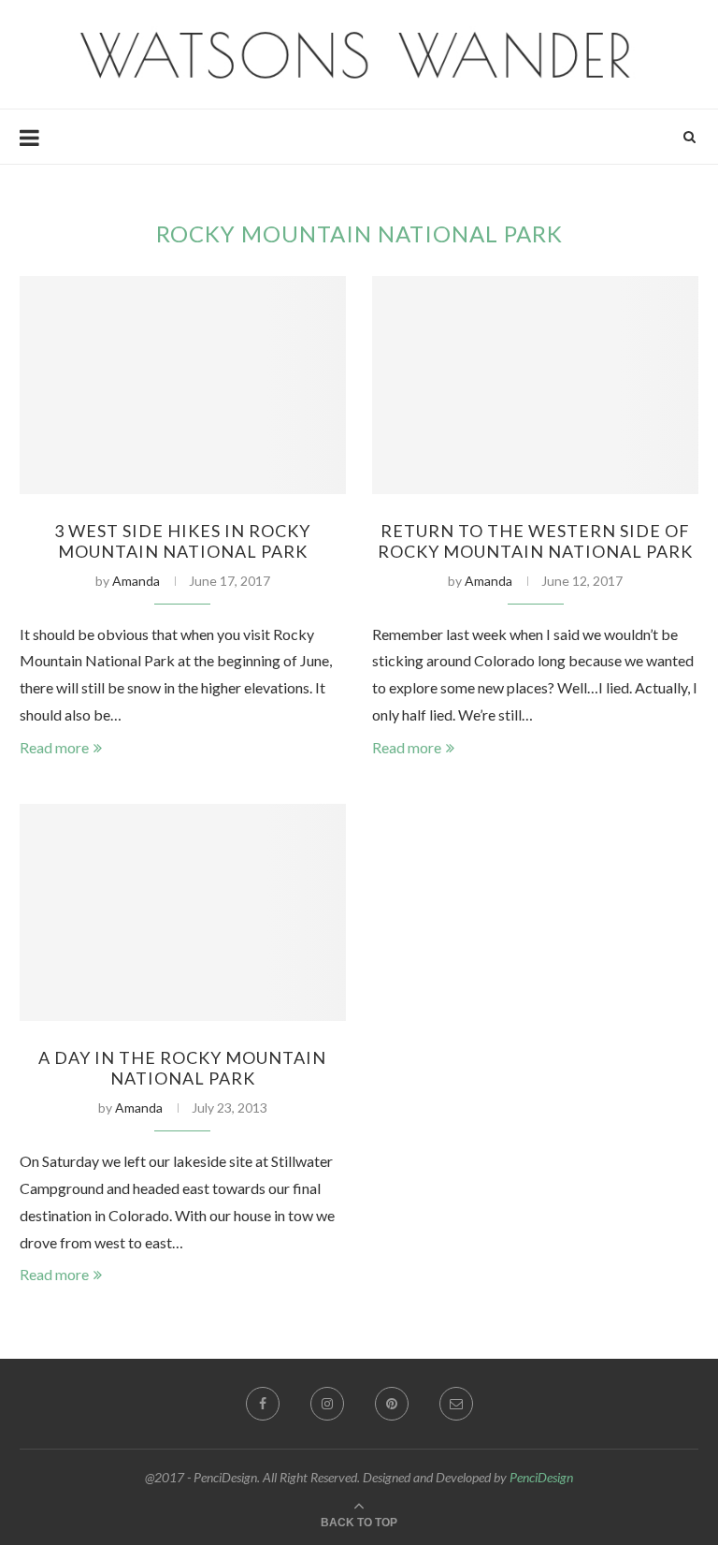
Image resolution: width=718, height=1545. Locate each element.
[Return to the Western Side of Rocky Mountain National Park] (535, 385)
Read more (54, 747)
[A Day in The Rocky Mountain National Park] (183, 913)
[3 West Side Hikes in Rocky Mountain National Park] (183, 385)
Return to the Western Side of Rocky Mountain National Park (535, 540)
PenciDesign (541, 1477)
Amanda (136, 581)
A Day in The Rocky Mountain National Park (182, 1067)
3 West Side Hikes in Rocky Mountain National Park (182, 540)
